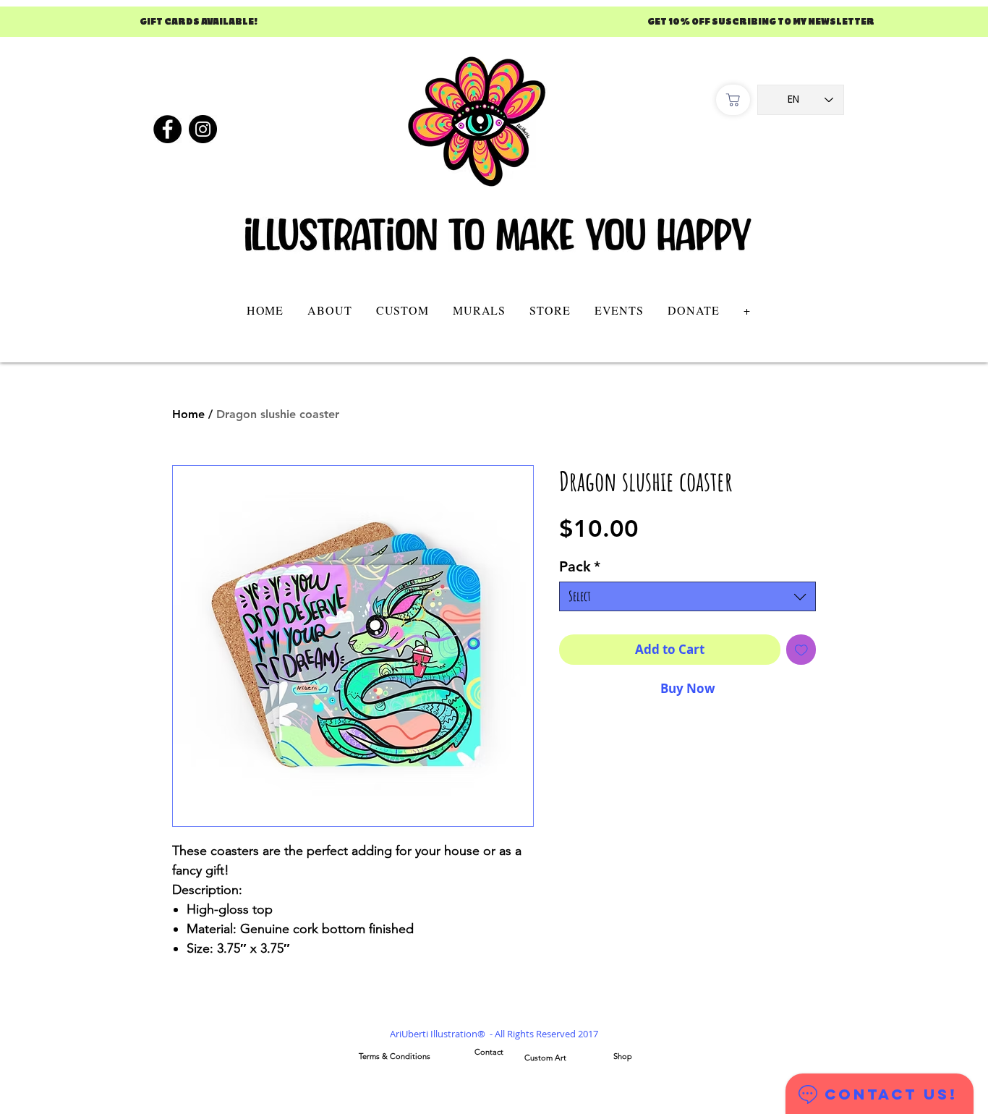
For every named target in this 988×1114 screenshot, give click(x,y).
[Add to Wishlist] (801, 649)
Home (188, 414)
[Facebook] (167, 129)
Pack (579, 566)
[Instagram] (203, 129)
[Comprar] (733, 100)
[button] (402, 310)
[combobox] (687, 596)
